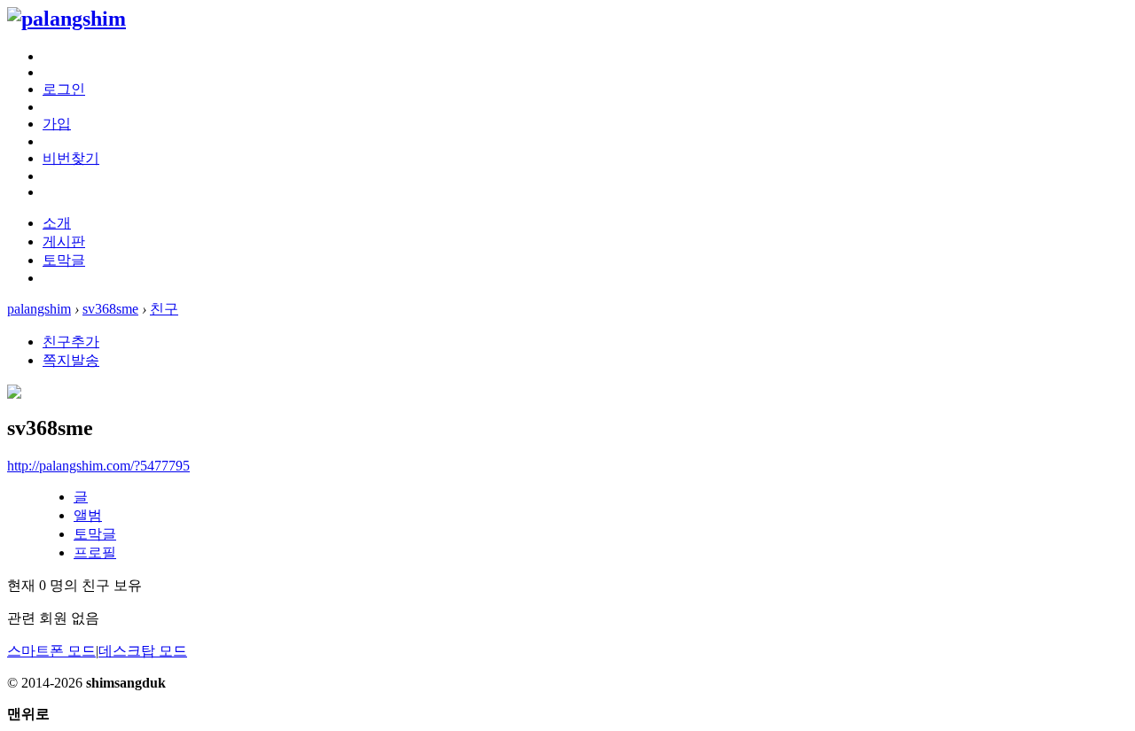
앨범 (88, 515)
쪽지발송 (71, 360)
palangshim (39, 308)
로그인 (64, 89)
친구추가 (71, 341)
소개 (57, 222)
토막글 (64, 260)
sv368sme (110, 308)
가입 (57, 123)
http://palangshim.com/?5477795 (98, 465)
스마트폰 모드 (51, 650)
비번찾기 (71, 158)
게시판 (64, 241)
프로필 (95, 552)
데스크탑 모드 (142, 650)
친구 (164, 308)
